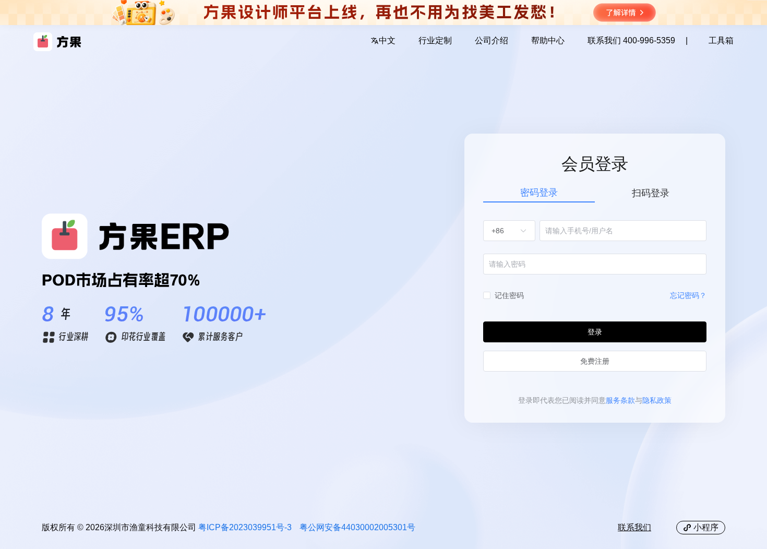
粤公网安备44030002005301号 (357, 527)
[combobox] (504, 230)
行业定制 (435, 41)
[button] (383, 42)
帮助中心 (548, 41)
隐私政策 (657, 400)
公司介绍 (491, 41)
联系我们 (634, 527)
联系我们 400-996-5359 (631, 41)
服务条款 (620, 400)
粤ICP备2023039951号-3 (245, 527)
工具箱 (721, 41)
